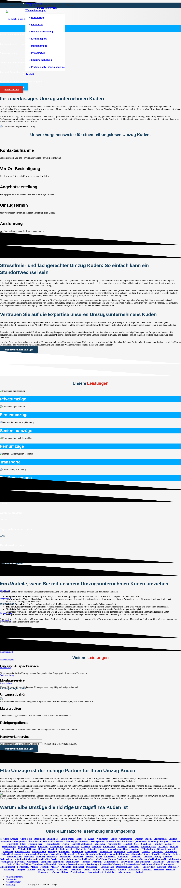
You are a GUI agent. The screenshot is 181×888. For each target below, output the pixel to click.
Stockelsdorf (146, 864)
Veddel (21, 849)
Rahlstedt (127, 844)
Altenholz (66, 867)
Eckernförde (173, 862)
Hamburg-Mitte (170, 854)
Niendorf (96, 846)
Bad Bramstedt (111, 862)
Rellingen (97, 862)
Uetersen (134, 859)
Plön (156, 864)
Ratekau (80, 864)
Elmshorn (167, 856)
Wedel (99, 856)
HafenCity (81, 849)
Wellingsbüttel (9, 846)
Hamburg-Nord (14, 856)
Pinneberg (78, 856)
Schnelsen (122, 846)
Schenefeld (46, 862)
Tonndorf (157, 844)
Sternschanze (160, 839)
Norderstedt (65, 856)
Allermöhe (6, 841)
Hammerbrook (114, 849)
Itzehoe (143, 859)
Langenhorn (133, 851)
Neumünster (38, 864)
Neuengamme (97, 841)
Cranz (81, 854)
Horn (125, 849)
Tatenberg (153, 841)
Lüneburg (29, 859)
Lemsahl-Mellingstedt (82, 844)
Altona (145, 854)
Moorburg (43, 854)
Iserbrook (81, 839)
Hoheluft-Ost (106, 851)
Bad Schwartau (142, 862)
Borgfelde (53, 849)
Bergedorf (29, 856)
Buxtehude (123, 856)
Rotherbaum (109, 846)
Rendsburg (92, 864)
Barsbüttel (20, 862)
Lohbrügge (71, 841)
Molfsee (34, 867)
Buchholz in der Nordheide (75, 859)
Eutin (9, 864)
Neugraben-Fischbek (96, 854)
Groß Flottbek (67, 839)
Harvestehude (56, 846)
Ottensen (139, 839)
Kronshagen (167, 864)
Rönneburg (124, 854)
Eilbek (23, 844)
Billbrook (31, 849)
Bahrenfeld (39, 839)
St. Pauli (174, 846)
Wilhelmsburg (148, 849)
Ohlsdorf (146, 851)
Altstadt (92, 849)
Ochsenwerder (113, 841)
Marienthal (100, 844)
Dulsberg (52, 851)
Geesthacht (136, 856)
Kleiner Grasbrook (166, 849)
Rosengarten (7, 862)
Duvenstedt (12, 844)
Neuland (113, 854)
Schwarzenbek (131, 864)
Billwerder (33, 841)
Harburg (40, 856)
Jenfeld (66, 844)
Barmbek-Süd (39, 851)
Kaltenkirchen (7, 859)
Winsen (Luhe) (107, 859)
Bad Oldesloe (127, 862)
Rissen (148, 839)
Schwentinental (7, 867)
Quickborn (122, 859)
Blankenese (52, 839)
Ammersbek (110, 856)
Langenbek (17, 854)
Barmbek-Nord (22, 851)
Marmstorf (30, 854)
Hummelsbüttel (53, 844)
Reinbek (90, 856)
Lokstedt (85, 846)
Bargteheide (158, 862)
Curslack (44, 841)
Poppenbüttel (114, 844)
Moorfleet (83, 841)
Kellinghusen (155, 859)
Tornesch (85, 862)
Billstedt (42, 849)
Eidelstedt (43, 846)
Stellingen (134, 846)
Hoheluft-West (72, 846)
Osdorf (113, 839)
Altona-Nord (26, 839)
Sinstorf (136, 854)
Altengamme (19, 841)
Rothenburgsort (148, 846)
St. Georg (163, 846)
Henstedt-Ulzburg (152, 856)
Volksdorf (169, 844)
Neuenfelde (55, 854)
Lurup (91, 839)
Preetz (71, 864)
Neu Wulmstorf (171, 859)
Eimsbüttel (156, 854)
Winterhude (171, 851)
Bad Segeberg (53, 859)
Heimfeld (5, 854)
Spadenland (140, 841)
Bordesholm (23, 867)
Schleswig (116, 864)
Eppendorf (64, 851)
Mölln (27, 864)
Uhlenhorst (157, 851)
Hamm (101, 849)
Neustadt (135, 849)
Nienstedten (102, 839)
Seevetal (94, 859)
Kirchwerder (57, 841)
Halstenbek (58, 862)
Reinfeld (40, 859)
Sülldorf (173, 839)
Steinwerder (10, 849)
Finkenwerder (67, 849)
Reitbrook (127, 841)
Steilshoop (146, 844)
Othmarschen (125, 839)
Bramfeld (176, 841)
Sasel (136, 844)
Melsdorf (55, 867)
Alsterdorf (8, 851)
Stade (19, 859)
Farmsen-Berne (35, 844)
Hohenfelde (119, 851)
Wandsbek (52, 856)
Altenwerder (69, 854)
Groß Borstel (91, 851)
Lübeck (18, 864)
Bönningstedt (72, 862)
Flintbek (44, 867)
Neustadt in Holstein (55, 864)
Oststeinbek (32, 862)
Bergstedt (164, 841)
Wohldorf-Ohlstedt (27, 846)
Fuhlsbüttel (77, 851)
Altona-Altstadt (10, 839)
